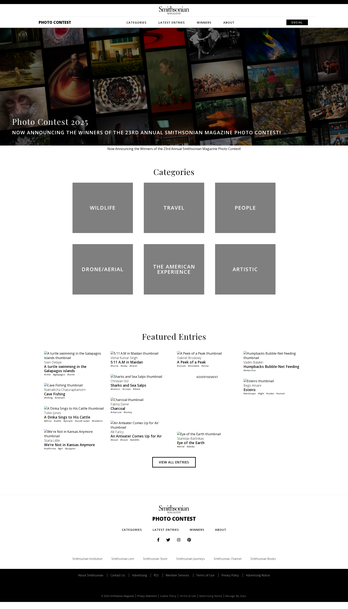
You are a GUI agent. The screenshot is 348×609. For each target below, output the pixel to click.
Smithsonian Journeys (190, 559)
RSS (156, 575)
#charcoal (116, 412)
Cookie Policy (168, 596)
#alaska (191, 446)
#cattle (57, 420)
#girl (60, 448)
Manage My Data (235, 596)
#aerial (180, 446)
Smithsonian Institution (87, 559)
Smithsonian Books (263, 559)
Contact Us (117, 575)
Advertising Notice (258, 575)
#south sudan (82, 420)
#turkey (128, 412)
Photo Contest (55, 22)
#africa (48, 420)
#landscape (249, 393)
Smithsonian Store (155, 559)
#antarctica (249, 370)
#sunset (280, 393)
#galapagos (59, 374)
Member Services (177, 575)
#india (124, 365)
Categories (136, 22)
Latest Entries (171, 22)
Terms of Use (205, 575)
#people (68, 420)
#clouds (181, 365)
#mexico (115, 388)
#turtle (71, 374)
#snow (205, 365)
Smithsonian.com (122, 559)
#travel (133, 365)
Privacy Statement (147, 596)
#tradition (97, 420)
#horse (114, 365)
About (229, 22)
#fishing (48, 397)
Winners (204, 22)
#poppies (70, 448)
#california (50, 448)
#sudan (270, 393)
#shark (136, 388)
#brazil (114, 439)
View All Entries (174, 462)
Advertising (139, 575)
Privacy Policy (230, 575)
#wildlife (134, 439)
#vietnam (60, 397)
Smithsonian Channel (227, 559)
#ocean (126, 388)
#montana (193, 365)
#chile (47, 374)
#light (261, 393)
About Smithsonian (90, 575)
